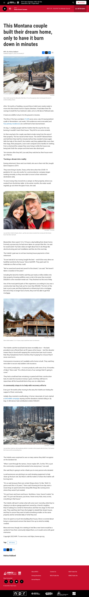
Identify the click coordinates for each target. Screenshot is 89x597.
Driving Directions (36, 575)
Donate (82, 3)
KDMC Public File (73, 575)
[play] (4, 9)
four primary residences (11, 124)
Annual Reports (36, 579)
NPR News (12, 542)
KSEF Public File (73, 571)
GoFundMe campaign (12, 398)
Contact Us (53, 571)
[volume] (10, 9)
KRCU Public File (54, 575)
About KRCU (35, 571)
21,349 (27, 119)
